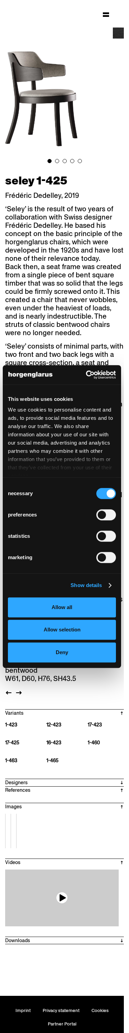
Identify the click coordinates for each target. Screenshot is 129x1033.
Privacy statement (61, 1010)
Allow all (62, 607)
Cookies (100, 1010)
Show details (86, 585)
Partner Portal (62, 1024)
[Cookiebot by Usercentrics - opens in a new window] (87, 374)
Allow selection (62, 629)
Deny (62, 652)
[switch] (106, 514)
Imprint (23, 1010)
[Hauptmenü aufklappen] (106, 14)
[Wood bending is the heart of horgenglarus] (62, 898)
